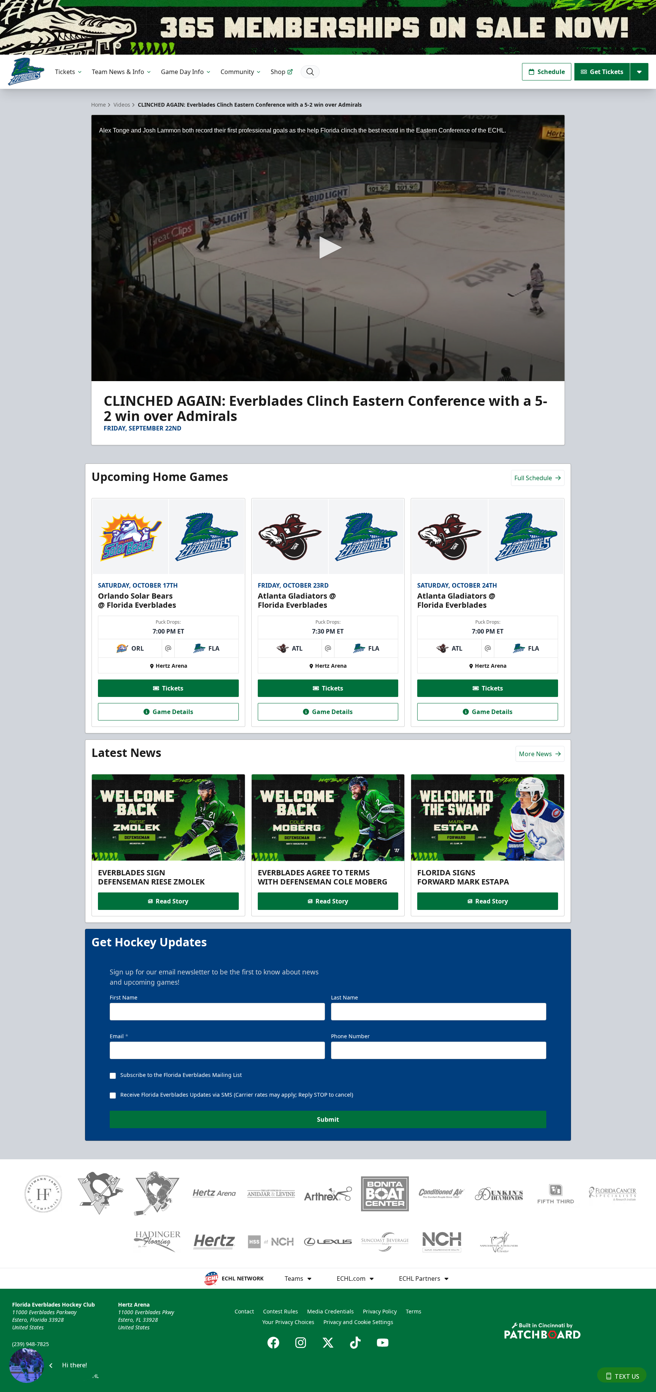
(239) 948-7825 (30, 1344)
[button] (328, 247)
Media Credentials (330, 1311)
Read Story (172, 901)
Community (237, 72)
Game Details (173, 712)
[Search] (310, 71)
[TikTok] (355, 1342)
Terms (413, 1311)
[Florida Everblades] (26, 71)
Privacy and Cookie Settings (358, 1322)
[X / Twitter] (328, 1342)
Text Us (627, 1376)
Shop (278, 72)
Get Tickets (606, 72)
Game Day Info (182, 72)
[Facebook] (273, 1342)
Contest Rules (280, 1311)
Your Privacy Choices (288, 1322)
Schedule (551, 72)
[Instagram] (300, 1342)
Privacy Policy (380, 1311)
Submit (328, 1119)
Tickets (65, 72)
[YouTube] (382, 1342)
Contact (244, 1311)
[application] (328, 248)
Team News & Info (118, 72)
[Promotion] (328, 27)
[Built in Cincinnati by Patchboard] (542, 1331)
